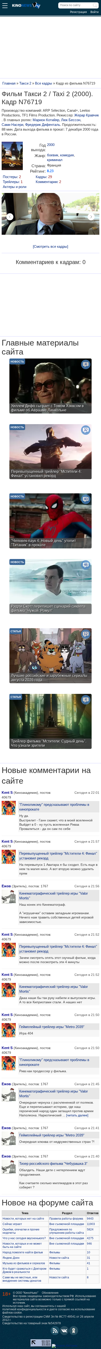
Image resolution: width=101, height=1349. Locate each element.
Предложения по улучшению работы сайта (66, 1231)
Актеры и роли (14, 187)
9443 (90, 1218)
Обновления (50, 1292)
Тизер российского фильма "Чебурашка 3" (53, 1163)
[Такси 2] (12, 158)
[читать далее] (77, 1115)
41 (88, 1263)
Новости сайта (59, 1257)
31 (88, 1257)
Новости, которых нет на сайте (23, 1218)
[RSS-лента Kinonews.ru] (54, 1330)
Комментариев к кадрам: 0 (50, 262)
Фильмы (54, 1252)
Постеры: (12, 177)
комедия (67, 155)
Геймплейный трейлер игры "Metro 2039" (51, 1027)
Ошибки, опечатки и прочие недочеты (21, 1231)
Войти (94, 12)
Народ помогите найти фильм (23, 1252)
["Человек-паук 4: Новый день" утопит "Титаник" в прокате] (50, 521)
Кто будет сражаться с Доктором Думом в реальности (24, 1270)
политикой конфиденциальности (24, 1309)
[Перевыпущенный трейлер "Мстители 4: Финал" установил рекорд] (50, 452)
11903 (91, 1224)
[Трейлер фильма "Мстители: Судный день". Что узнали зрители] (50, 722)
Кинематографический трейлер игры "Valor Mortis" (53, 895)
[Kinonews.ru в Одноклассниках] (73, 1330)
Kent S (7, 792)
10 (88, 1252)
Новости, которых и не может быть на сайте (22, 1245)
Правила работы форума (66, 1218)
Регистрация (78, 12)
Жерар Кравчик (86, 115)
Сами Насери (12, 125)
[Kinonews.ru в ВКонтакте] (64, 1330)
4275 (90, 1238)
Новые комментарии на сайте (46, 775)
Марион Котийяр (46, 120)
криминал (54, 160)
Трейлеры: (13, 182)
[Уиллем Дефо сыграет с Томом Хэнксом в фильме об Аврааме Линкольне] (50, 387)
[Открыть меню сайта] (5, 6)
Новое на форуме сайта (47, 1202)
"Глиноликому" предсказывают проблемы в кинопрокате (54, 807)
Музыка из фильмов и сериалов (24, 1263)
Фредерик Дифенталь (42, 125)
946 (89, 1243)
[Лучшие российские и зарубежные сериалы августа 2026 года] (50, 656)
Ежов (6, 886)
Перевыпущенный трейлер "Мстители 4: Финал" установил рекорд (58, 855)
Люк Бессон (70, 120)
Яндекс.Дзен (11, 1257)
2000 (50, 145)
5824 (90, 1229)
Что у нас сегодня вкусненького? (24, 1238)
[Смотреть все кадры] (50, 246)
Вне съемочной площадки (66, 1224)
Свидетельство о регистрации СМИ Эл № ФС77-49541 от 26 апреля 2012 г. (48, 1318)
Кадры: (44, 177)
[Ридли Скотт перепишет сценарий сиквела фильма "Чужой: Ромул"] (50, 587)
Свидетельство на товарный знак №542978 (31, 1323)
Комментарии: (48, 182)
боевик (52, 155)
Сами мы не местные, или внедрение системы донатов (22, 1279)
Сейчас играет (12, 1224)
